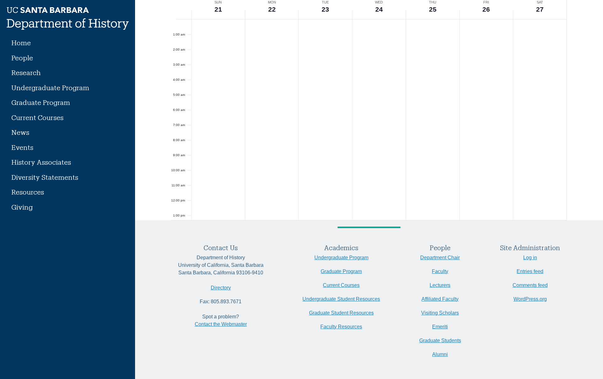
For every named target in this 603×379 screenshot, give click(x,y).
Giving (22, 207)
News (20, 132)
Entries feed (530, 271)
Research (26, 72)
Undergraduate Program (50, 87)
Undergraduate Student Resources (341, 299)
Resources (27, 192)
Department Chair (440, 257)
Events (22, 147)
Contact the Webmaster (221, 324)
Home (21, 43)
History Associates (41, 162)
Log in (530, 257)
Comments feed (530, 285)
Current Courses (37, 117)
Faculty (440, 271)
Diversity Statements (44, 177)
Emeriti (440, 326)
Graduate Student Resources (341, 313)
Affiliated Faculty (440, 299)
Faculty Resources (341, 326)
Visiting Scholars (440, 313)
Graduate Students (440, 340)
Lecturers (440, 285)
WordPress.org (530, 299)
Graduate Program (40, 102)
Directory (221, 287)
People (22, 58)
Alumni (440, 354)
